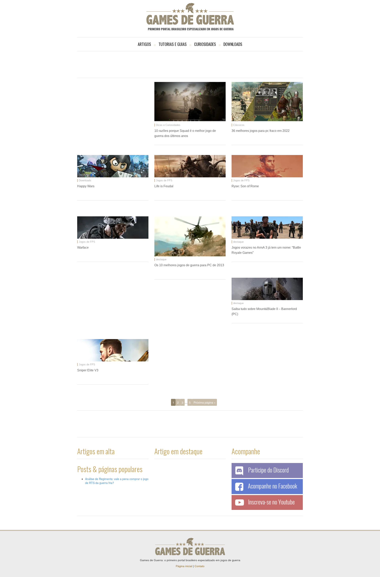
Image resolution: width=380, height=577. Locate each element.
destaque (161, 259)
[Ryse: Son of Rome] (267, 166)
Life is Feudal (163, 186)
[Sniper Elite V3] (112, 350)
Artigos (144, 44)
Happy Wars (85, 186)
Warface (83, 247)
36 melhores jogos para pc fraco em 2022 (261, 130)
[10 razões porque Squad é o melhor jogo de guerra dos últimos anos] (190, 101)
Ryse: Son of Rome (245, 186)
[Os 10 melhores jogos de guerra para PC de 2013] (190, 236)
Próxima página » (205, 402)
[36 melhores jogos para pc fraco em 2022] (267, 101)
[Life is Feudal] (190, 166)
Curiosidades (205, 44)
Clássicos (238, 125)
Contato (199, 566)
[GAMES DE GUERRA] (190, 16)
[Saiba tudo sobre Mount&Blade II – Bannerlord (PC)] (267, 288)
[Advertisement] (190, 64)
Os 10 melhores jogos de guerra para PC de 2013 (189, 265)
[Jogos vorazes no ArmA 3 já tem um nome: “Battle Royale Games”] (267, 227)
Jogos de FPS (164, 180)
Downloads (232, 44)
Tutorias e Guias (173, 44)
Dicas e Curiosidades (168, 125)
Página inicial (184, 566)
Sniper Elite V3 (87, 370)
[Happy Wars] (112, 166)
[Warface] (112, 227)
